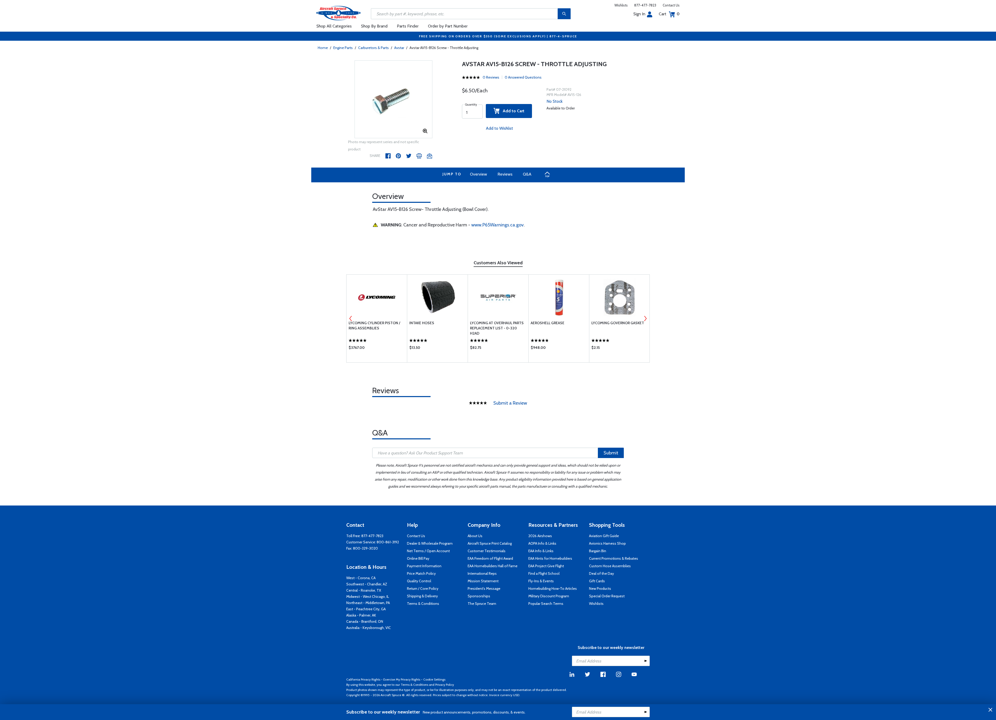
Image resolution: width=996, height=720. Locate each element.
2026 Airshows (540, 536)
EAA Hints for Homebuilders (550, 558)
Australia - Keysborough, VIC (368, 627)
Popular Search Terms (545, 603)
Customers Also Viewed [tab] (498, 263)
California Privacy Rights (363, 679)
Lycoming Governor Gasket (617, 323)
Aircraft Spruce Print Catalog (490, 543)
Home (323, 47)
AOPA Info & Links (542, 543)
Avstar (399, 47)
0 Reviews (491, 77)
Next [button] (645, 318)
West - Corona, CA (361, 578)
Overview (478, 174)
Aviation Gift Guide (604, 536)
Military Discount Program (548, 596)
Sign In (639, 13)
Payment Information (424, 566)
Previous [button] (350, 318)
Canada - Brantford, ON (364, 621)
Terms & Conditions (423, 603)
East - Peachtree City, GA (366, 609)
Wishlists (621, 5)
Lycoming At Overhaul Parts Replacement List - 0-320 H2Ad (497, 328)
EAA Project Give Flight (546, 566)
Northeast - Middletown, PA (368, 602)
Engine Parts (343, 47)
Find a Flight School (543, 573)
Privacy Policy (444, 685)
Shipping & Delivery (422, 596)
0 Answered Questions (523, 77)
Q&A (527, 174)
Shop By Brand (374, 26)
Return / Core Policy (422, 588)
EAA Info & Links (541, 551)
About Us (475, 536)
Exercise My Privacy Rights (401, 679)
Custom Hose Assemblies (610, 566)
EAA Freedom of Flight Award (490, 558)
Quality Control (419, 581)
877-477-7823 (645, 5)
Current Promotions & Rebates (613, 558)
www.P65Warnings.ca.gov (497, 224)
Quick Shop (376, 349)
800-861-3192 (388, 542)
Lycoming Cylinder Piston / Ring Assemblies (374, 325)
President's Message (484, 588)
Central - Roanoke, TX (363, 590)
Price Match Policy (421, 573)
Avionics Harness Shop (607, 543)
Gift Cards (597, 581)
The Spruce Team (482, 603)
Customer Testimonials (487, 551)
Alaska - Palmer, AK (361, 615)
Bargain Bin (597, 551)
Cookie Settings (434, 679)
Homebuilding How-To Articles (552, 588)
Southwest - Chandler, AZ (366, 584)
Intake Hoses (421, 323)
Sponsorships (479, 596)
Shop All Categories (334, 26)
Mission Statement (483, 581)
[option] (393, 100)
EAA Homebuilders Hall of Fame (492, 566)
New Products (600, 588)
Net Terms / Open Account (428, 551)
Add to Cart (512, 110)
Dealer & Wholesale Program (430, 543)
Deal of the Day (601, 573)
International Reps (482, 573)
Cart (669, 13)
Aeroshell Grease (547, 323)
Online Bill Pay (418, 558)
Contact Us (671, 5)
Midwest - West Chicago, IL (367, 596)
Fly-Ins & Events (541, 581)
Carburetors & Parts (373, 47)
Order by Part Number (448, 26)
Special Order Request (607, 596)
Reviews (505, 174)
